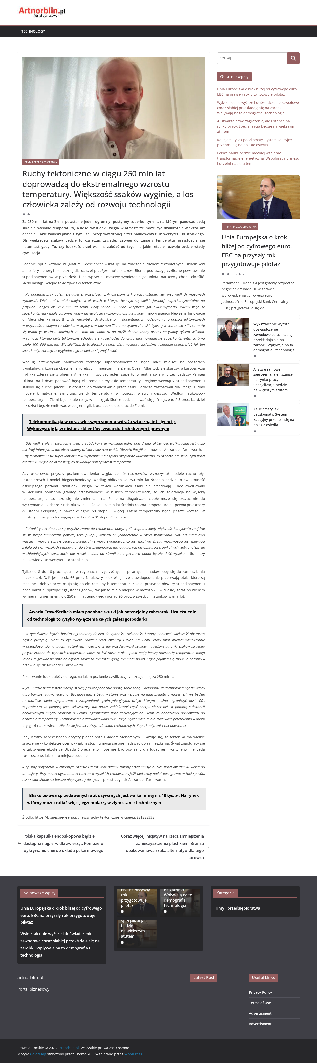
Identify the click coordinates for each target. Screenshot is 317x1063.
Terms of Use (260, 1002)
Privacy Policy (260, 992)
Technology (33, 31)
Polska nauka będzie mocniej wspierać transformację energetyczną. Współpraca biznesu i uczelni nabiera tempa (258, 158)
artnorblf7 (237, 274)
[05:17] (254, 430)
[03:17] (23, 213)
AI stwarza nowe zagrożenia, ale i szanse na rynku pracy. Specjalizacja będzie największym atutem (255, 126)
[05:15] (254, 356)
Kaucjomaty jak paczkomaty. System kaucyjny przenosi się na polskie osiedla (273, 417)
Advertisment (260, 1013)
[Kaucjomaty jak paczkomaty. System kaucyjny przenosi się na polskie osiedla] (233, 419)
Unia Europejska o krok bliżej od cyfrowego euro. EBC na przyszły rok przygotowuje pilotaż (257, 250)
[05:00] (254, 396)
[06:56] (223, 274)
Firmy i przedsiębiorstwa (40, 162)
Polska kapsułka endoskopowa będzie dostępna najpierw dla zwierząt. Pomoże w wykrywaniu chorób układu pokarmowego (63, 843)
